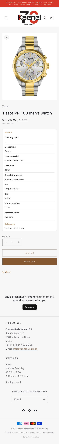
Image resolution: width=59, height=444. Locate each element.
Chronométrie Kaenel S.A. (28, 428)
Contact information (31, 437)
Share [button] (8, 271)
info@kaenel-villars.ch (25, 348)
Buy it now (30, 261)
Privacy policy (35, 432)
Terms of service (20, 432)
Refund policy (48, 432)
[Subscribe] (44, 399)
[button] (6, 18)
